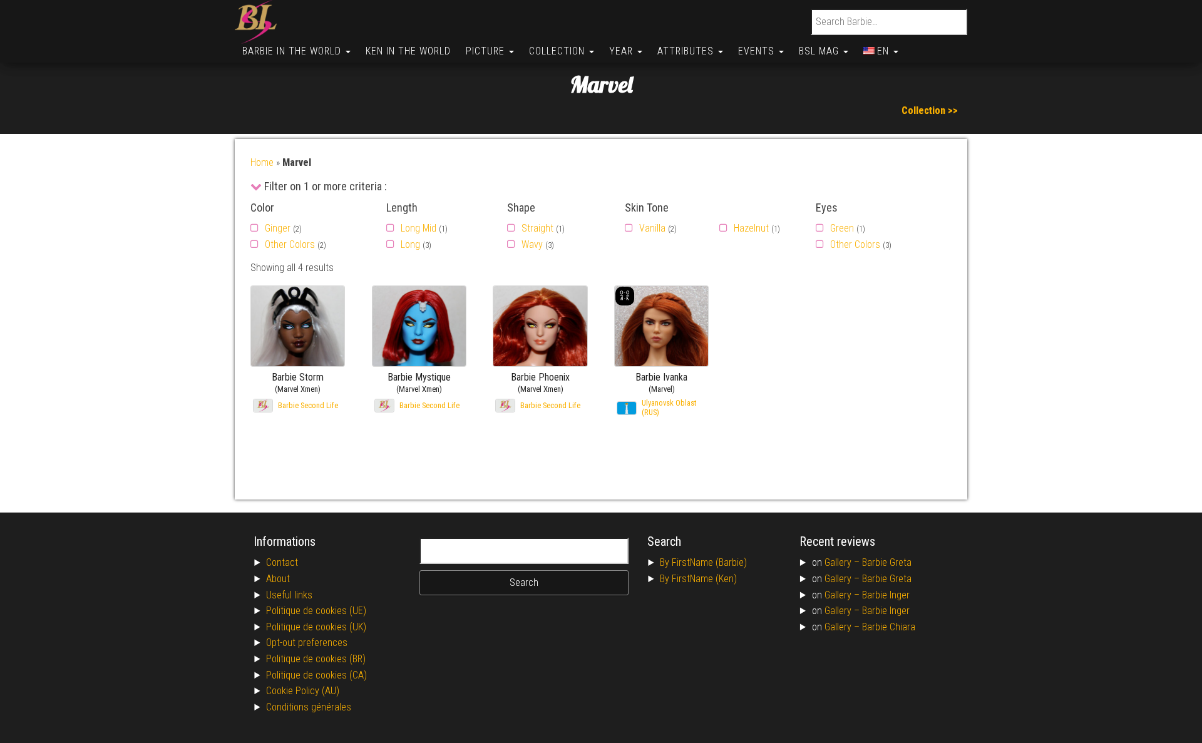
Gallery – (843, 562)
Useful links (289, 595)
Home (262, 162)
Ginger (277, 228)
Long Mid (418, 228)
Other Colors (290, 244)
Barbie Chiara (888, 627)
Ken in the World (408, 51)
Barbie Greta (887, 562)
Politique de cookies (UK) (316, 627)
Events (758, 51)
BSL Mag (820, 51)
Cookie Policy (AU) (302, 691)
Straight (537, 228)
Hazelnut (751, 228)
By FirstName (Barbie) (703, 562)
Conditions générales (308, 707)
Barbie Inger (886, 595)
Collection (558, 51)
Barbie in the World (293, 51)
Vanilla (652, 228)
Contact (282, 562)
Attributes (687, 51)
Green (842, 228)
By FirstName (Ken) (698, 579)
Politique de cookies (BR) (316, 659)
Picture (487, 51)
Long (410, 244)
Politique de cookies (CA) (316, 675)
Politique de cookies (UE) (316, 611)
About (278, 579)
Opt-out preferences (306, 642)
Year (622, 51)
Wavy (532, 244)
